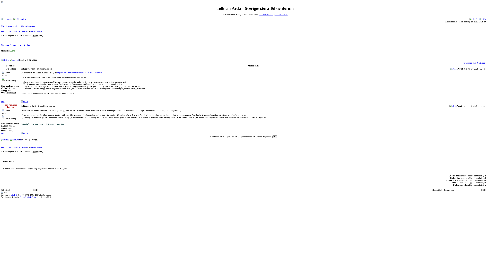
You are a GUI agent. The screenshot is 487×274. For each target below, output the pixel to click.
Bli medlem (21, 19)
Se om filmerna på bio (15, 45)
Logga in (8, 19)
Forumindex (6, 31)
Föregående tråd (469, 63)
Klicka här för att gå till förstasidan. (273, 14)
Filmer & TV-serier (20, 31)
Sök (484, 19)
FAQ (475, 19)
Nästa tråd (481, 63)
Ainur (12, 51)
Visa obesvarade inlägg (10, 26)
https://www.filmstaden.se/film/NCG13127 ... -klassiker (79, 73)
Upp (3, 101)
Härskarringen (36, 31)
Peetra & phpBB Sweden (30, 197)
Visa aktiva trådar (28, 26)
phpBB (14, 195)
